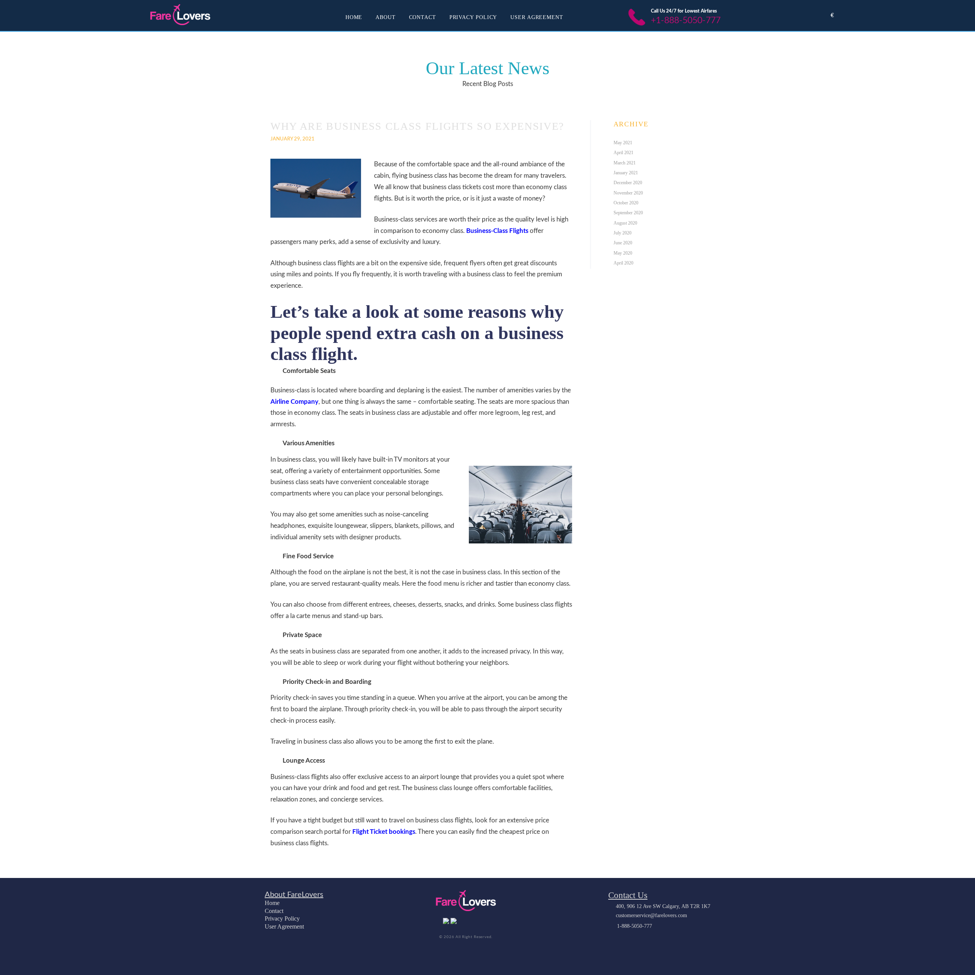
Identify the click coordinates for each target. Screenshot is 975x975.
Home (354, 17)
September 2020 (628, 212)
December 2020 (628, 182)
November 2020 (628, 193)
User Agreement (536, 17)
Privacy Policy (473, 17)
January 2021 (626, 172)
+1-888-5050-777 (686, 20)
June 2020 (623, 242)
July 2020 (622, 233)
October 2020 (626, 203)
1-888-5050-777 (634, 926)
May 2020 (623, 253)
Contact (422, 17)
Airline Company (294, 401)
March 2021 (625, 163)
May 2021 (623, 142)
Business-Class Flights (497, 231)
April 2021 (623, 152)
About (386, 17)
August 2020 (625, 223)
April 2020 (623, 263)
